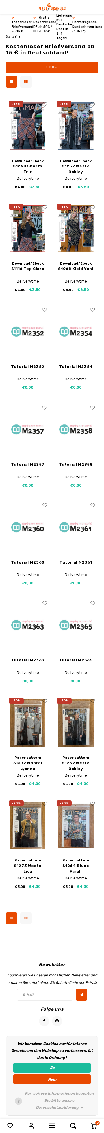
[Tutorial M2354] (76, 332)
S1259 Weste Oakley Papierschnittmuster (76, 766)
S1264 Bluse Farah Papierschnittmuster (76, 869)
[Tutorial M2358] (76, 430)
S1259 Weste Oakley (76, 169)
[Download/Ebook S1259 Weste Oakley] (76, 126)
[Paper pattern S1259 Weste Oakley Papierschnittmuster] (76, 723)
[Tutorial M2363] (28, 625)
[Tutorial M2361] (76, 527)
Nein (52, 1079)
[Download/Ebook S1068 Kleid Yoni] (76, 229)
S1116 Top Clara (27, 269)
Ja (52, 1068)
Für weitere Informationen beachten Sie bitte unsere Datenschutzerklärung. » (59, 1100)
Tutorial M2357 (27, 464)
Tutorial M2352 (27, 366)
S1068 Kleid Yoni (75, 269)
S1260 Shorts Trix (27, 169)
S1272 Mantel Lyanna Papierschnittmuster (28, 766)
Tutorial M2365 (75, 660)
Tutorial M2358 (75, 464)
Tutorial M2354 (76, 366)
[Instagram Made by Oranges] (57, 1021)
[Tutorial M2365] (76, 625)
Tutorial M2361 (76, 562)
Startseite (13, 36)
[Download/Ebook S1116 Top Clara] (28, 229)
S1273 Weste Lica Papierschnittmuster (28, 869)
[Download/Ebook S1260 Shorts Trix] (28, 126)
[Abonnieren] (81, 995)
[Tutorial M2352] (28, 332)
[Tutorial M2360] (28, 527)
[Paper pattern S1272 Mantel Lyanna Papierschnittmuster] (28, 723)
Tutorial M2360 (27, 562)
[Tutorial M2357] (28, 430)
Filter (53, 67)
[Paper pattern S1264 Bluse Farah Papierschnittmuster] (76, 826)
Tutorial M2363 (27, 660)
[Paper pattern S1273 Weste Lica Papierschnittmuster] (28, 826)
